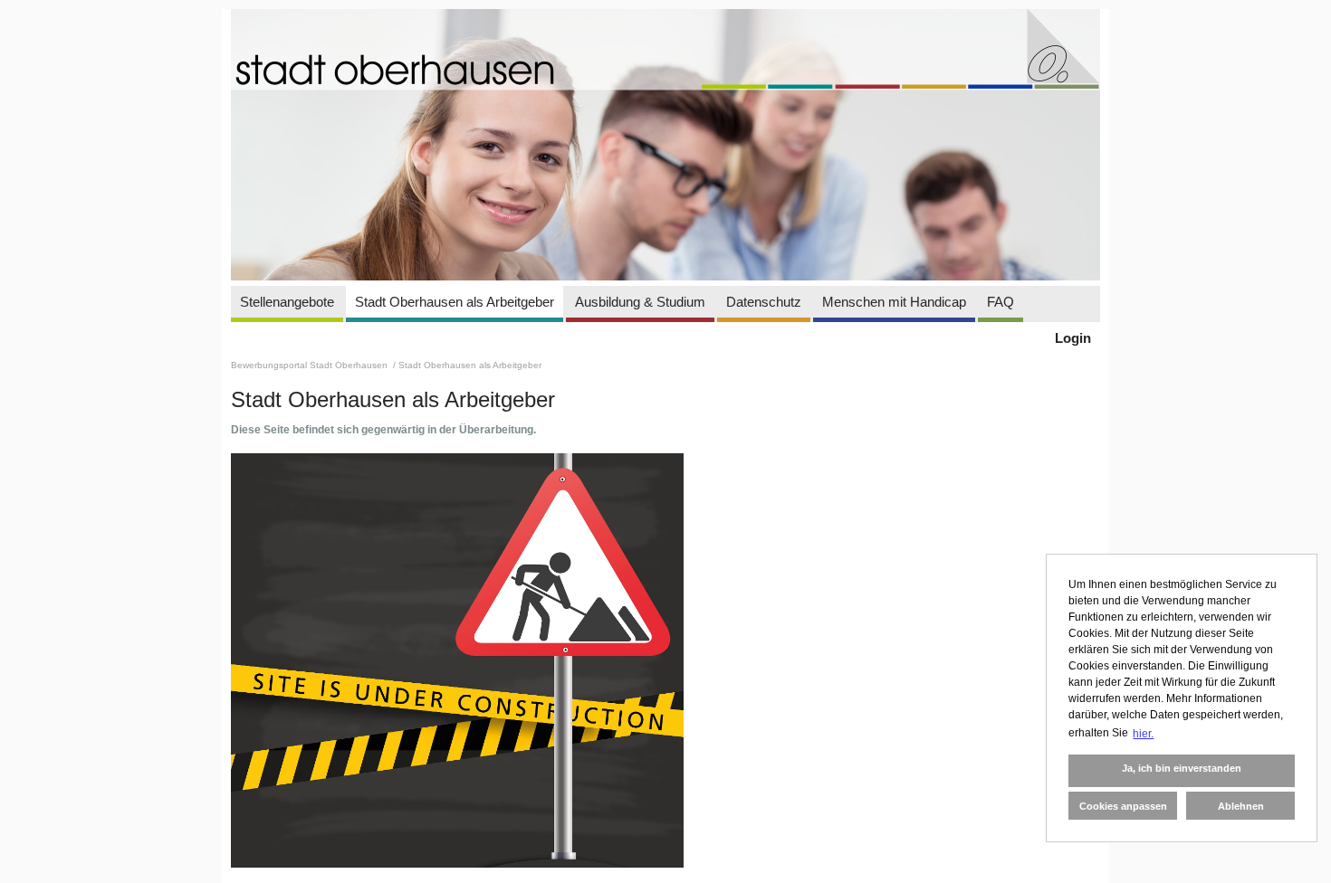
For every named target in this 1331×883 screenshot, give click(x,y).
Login (1073, 338)
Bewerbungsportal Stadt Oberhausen (310, 365)
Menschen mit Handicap (894, 301)
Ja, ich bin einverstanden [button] (1181, 768)
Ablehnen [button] (1241, 806)
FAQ (1000, 301)
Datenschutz (763, 301)
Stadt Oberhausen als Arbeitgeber (454, 301)
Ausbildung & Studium (640, 301)
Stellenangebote (287, 301)
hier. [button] (1143, 733)
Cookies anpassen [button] (1123, 806)
